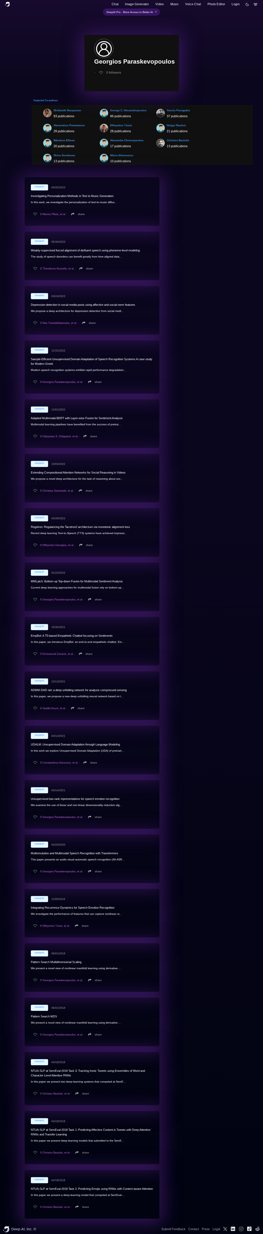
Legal (216, 1229)
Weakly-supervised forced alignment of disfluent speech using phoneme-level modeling (85, 250)
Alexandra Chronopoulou (126, 140)
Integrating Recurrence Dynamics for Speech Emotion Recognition (72, 907)
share (81, 214)
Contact (193, 1229)
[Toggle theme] (247, 4)
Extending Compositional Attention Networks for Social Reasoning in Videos (78, 472)
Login (236, 4)
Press (206, 1229)
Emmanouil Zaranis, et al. (58, 653)
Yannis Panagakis (178, 110)
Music (174, 4)
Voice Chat (193, 4)
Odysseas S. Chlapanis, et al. (60, 436)
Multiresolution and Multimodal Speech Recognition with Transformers (74, 853)
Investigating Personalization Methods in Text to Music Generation (72, 196)
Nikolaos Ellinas (64, 140)
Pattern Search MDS (44, 1016)
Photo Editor (216, 4)
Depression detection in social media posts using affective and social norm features (83, 304)
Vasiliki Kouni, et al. (54, 708)
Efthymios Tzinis (121, 125)
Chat (115, 4)
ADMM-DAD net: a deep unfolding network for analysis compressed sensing (79, 690)
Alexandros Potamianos (69, 125)
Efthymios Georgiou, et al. (58, 545)
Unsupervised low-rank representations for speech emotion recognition (75, 798)
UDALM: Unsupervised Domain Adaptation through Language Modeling (75, 744)
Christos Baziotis (178, 140)
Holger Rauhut (176, 125)
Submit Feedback (173, 1229)
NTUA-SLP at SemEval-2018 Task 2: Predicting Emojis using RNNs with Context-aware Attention (92, 1188)
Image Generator (137, 4)
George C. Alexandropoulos (128, 110)
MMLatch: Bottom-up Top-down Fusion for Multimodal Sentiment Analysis (77, 581)
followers (113, 72)
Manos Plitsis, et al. (54, 214)
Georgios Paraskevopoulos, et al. (63, 381)
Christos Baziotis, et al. (56, 1093)
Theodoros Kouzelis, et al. (58, 268)
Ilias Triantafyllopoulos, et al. (60, 322)
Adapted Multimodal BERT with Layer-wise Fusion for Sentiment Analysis (77, 418)
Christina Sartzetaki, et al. (58, 490)
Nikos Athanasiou (121, 155)
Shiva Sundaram (64, 155)
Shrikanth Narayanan (67, 110)
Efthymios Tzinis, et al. (56, 925)
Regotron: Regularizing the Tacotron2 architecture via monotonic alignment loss (80, 527)
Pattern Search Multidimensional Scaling (56, 962)
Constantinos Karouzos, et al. (60, 762)
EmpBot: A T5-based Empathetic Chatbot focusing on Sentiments (72, 635)
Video (159, 4)
